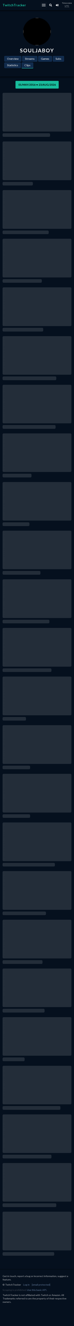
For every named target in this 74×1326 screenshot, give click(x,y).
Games (45, 58)
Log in (26, 1284)
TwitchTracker (14, 5)
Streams (30, 58)
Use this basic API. (37, 1289)
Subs (58, 58)
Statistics (12, 65)
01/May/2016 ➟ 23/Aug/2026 (37, 84)
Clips (27, 65)
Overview (13, 58)
